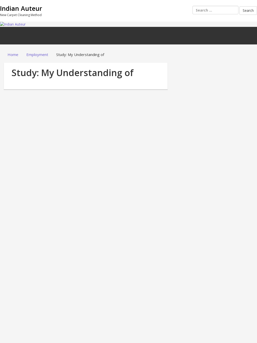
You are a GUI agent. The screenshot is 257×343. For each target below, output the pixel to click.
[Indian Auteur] (13, 24)
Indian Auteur (21, 8)
